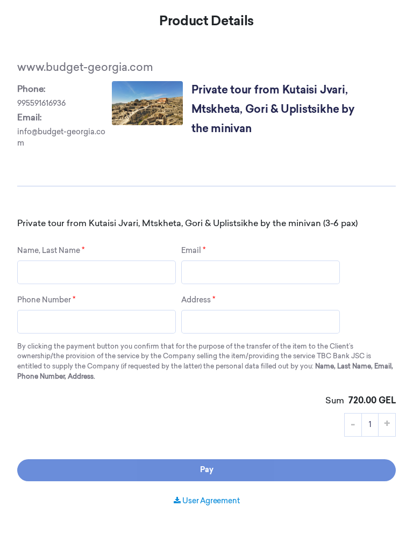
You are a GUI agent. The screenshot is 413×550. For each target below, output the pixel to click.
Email (193, 251)
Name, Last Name (50, 251)
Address (198, 300)
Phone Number (46, 300)
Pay (206, 470)
